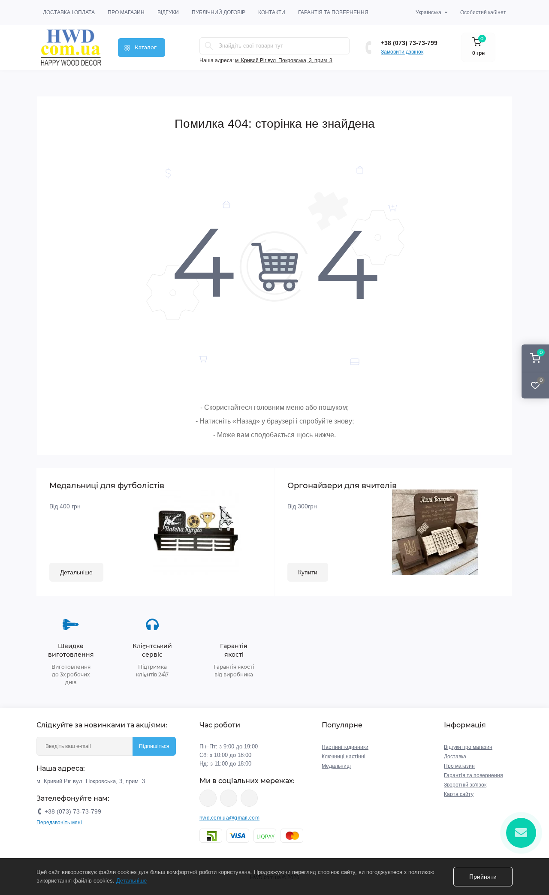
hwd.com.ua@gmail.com (229, 818)
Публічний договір (218, 12)
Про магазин (126, 12)
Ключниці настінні (343, 757)
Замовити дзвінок (402, 52)
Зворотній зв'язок (465, 785)
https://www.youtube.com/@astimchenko (228, 798)
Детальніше (76, 572)
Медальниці (336, 766)
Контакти (271, 12)
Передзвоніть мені (59, 823)
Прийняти (483, 876)
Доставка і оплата (69, 12)
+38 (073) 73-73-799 (409, 42)
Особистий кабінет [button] (483, 12)
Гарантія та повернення (333, 12)
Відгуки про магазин (468, 747)
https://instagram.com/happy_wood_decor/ (208, 798)
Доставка (455, 757)
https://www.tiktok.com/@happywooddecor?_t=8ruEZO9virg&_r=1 (249, 798)
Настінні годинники (345, 747)
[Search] (208, 45)
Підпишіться (154, 746)
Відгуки (168, 12)
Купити (307, 572)
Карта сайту (459, 794)
